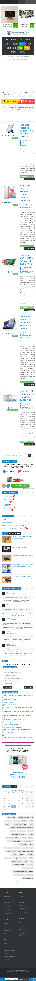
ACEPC (31, 858)
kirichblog (26, 471)
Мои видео (7, 909)
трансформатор (16, 861)
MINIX (31, 821)
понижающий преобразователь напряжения (21, 827)
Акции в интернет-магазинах (12, 672)
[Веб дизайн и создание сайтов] (2, 2)
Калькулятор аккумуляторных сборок (16, 528)
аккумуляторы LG (28, 841)
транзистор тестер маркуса (12, 727)
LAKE (25, 861)
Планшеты (23, 145)
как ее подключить (9, 722)
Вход (5, 943)
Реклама (14, 52)
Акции (20, 48)
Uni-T (31, 861)
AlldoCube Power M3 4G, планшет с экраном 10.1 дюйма (27, 322)
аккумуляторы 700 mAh (20, 824)
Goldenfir (8, 824)
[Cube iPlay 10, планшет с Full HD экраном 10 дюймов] (9, 406)
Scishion (31, 831)
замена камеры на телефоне (12, 848)
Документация (11, 48)
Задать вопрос (8, 522)
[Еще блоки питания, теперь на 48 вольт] (7, 561)
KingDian (31, 834)
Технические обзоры (11, 56)
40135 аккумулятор (10, 704)
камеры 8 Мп (22, 831)
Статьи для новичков (10, 667)
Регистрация (8, 947)
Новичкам (28, 40)
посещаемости (20, 107)
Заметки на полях (27, 144)
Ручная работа (23, 908)
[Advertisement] (18, 76)
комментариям (29, 107)
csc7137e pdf (8, 702)
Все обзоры (8, 511)
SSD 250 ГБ (30, 874)
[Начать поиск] (29, 455)
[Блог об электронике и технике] (18, 32)
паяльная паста (19, 874)
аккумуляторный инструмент (25, 851)
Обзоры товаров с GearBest (26, 208)
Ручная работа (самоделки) (14, 59)
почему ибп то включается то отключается (17, 729)
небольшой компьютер (27, 837)
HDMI (31, 844)
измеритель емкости (18, 864)
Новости (13, 40)
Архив (14, 786)
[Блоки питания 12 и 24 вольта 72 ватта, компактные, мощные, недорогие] (7, 573)
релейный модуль (28, 848)
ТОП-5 (5, 533)
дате (5, 107)
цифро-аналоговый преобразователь (23, 871)
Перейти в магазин (27, 176)
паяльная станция (28, 868)
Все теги (18, 881)
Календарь (6, 786)
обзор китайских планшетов (25, 817)
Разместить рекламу (28, 488)
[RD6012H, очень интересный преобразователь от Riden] (7, 552)
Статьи (20, 40)
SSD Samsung (23, 844)
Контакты (22, 52)
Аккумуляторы (9, 499)
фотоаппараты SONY (12, 837)
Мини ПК (7, 505)
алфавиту (18, 109)
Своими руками (9, 508)
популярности (12, 107)
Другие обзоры (24, 59)
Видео (29, 44)
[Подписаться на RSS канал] (4, 486)
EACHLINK (30, 854)
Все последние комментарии (18, 655)
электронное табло (28, 878)
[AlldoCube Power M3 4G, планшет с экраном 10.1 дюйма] (9, 331)
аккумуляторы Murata (20, 858)
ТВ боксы (7, 502)
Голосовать (8, 687)
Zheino (14, 854)
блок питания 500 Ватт (21, 821)
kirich (23, 142)
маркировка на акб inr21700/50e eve (15, 719)
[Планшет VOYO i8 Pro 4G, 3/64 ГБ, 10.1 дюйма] (9, 270)
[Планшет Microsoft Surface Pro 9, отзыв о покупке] (9, 133)
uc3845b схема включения (12, 724)
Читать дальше (29, 179)
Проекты (15, 44)
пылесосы (8, 821)
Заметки (7, 44)
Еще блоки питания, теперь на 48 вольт (22, 555)
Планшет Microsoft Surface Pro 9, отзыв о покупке (27, 131)
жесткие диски (11, 817)
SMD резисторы (10, 851)
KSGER (13, 831)
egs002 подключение (10, 699)
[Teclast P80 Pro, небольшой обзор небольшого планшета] (9, 200)
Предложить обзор (20, 486)
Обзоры (22, 44)
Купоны (27, 48)
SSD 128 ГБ (30, 864)
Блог (6, 40)
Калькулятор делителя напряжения (14, 525)
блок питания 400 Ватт (15, 841)
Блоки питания (9, 496)
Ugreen (31, 824)
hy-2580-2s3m (8, 732)
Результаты (28, 687)
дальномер (8, 858)
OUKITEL (21, 854)
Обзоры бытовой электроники (22, 56)
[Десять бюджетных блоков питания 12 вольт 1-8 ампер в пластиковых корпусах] (7, 582)
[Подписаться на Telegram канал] (8, 486)
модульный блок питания (18, 834)
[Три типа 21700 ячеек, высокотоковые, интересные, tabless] (7, 543)
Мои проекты (8, 670)
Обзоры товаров (23, 929)
